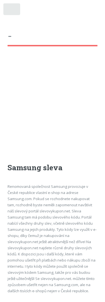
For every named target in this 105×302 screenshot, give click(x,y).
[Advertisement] (52, 109)
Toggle (12, 10)
